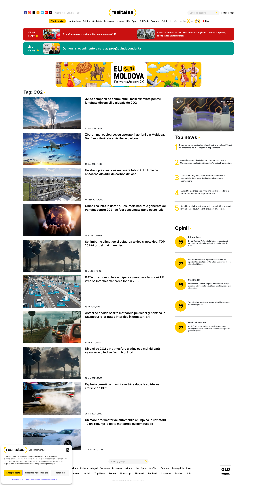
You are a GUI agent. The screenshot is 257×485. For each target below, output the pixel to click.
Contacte (60, 12)
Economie (109, 21)
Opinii (164, 21)
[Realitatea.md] (225, 471)
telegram (42, 12)
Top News (100, 473)
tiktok (50, 12)
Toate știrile (57, 21)
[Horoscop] (170, 21)
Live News (31, 48)
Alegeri (94, 468)
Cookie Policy (17, 479)
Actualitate (75, 21)
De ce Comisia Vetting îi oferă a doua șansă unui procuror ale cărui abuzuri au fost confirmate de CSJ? (208, 243)
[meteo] (180, 21)
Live (207, 21)
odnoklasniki (38, 12)
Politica (86, 21)
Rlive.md (139, 473)
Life (128, 21)
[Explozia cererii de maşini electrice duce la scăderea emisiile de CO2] (52, 398)
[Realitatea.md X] (34, 12)
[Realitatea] (139, 12)
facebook (25, 12)
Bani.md (152, 473)
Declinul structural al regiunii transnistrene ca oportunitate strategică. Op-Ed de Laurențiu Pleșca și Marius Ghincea (209, 261)
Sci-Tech (144, 21)
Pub (78, 12)
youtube (46, 12)
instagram (29, 12)
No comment (73, 473)
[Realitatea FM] (188, 20)
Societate (97, 21)
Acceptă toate (13, 472)
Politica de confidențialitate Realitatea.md (41, 479)
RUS (232, 13)
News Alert (31, 34)
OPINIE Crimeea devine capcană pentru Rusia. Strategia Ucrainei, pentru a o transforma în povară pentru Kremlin (209, 328)
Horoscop (125, 473)
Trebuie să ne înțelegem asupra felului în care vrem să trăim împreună (209, 303)
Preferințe (60, 472)
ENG (225, 13)
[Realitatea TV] (197, 20)
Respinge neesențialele (36, 472)
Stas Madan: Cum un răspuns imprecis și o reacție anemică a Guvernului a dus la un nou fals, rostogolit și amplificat (209, 285)
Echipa (70, 12)
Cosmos (155, 21)
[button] (67, 450)
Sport (134, 21)
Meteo (112, 473)
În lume (120, 21)
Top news (186, 137)
